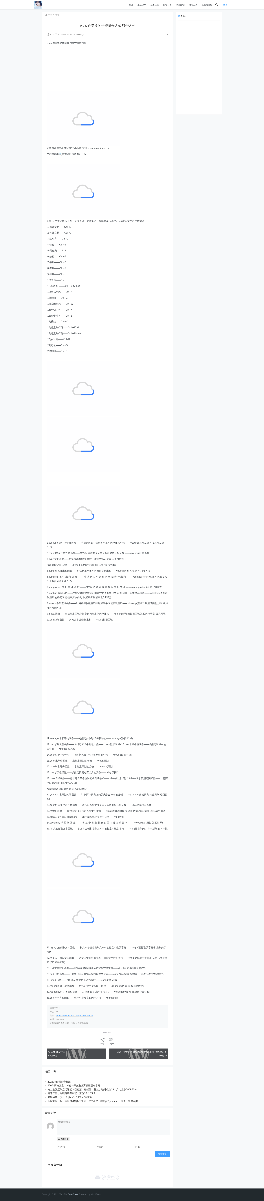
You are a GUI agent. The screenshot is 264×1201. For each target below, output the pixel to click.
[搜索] (217, 4)
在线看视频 (207, 5)
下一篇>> (162, 1055)
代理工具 (193, 5)
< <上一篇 (53, 1055)
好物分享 (167, 5)
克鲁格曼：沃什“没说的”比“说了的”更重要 (70, 1097)
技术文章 (154, 5)
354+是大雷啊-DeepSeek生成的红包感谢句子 (142, 1052)
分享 (103, 1043)
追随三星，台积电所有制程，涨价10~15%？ (72, 1093)
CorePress (73, 1194)
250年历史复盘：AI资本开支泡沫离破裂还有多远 (74, 1085)
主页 (50, 15)
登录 (225, 5)
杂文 (131, 5)
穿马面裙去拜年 (56, 1052)
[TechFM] (38, 4)
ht (51, 34)
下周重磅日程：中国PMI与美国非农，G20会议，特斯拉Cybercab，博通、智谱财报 (93, 1101)
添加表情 (64, 1139)
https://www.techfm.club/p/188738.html (74, 1015)
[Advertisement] (107, 68)
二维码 (111, 1043)
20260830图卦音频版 (59, 1081)
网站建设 (180, 5)
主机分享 (142, 5)
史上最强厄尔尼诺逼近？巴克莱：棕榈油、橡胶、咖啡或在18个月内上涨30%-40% (92, 1089)
